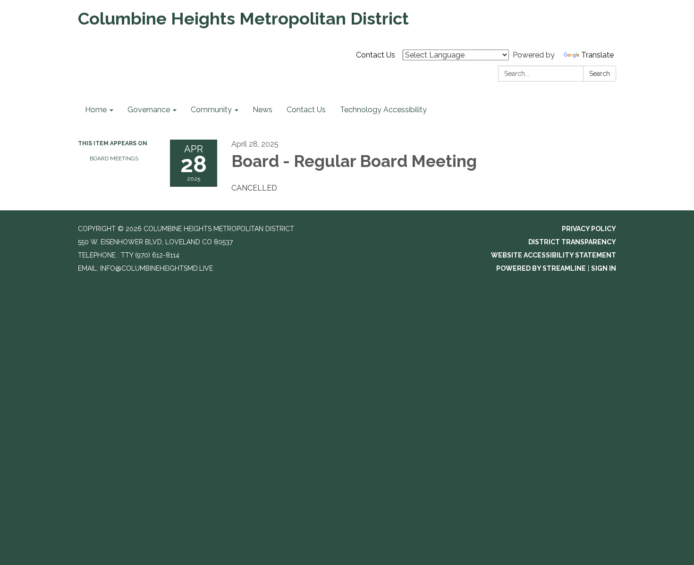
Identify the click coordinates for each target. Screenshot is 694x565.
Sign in (603, 268)
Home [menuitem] (96, 109)
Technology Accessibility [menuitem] (383, 109)
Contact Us (375, 54)
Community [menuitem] (211, 109)
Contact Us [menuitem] (306, 109)
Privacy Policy (589, 229)
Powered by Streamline (541, 268)
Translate (597, 54)
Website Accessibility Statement (553, 255)
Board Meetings (114, 158)
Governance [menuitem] (148, 109)
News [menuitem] (262, 109)
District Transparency (572, 242)
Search (599, 73)
